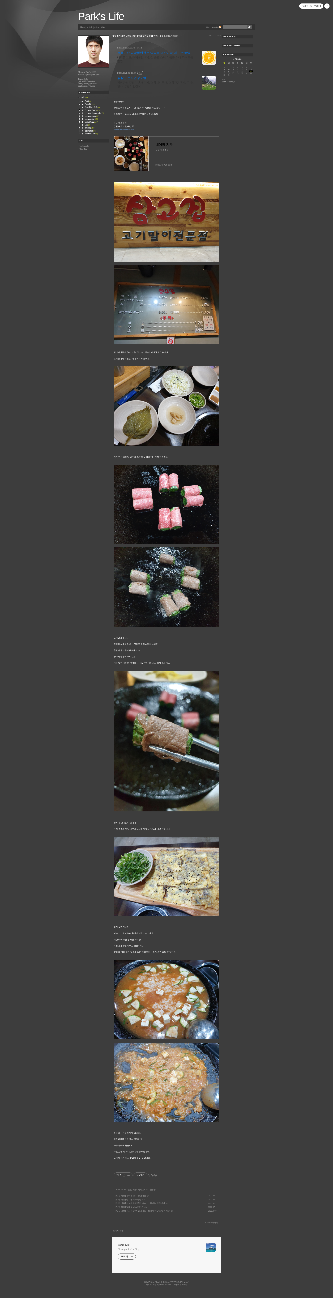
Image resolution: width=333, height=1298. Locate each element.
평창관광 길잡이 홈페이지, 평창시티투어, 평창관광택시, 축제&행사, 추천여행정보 (155, 84)
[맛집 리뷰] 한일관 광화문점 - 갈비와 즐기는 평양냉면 (140, 1203)
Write (103, 27)
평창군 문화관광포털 (131, 78)
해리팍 (148, 1285)
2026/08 (237, 59)
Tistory (184, 1285)
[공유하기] (124, 1175)
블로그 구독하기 (212, 27)
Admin (96, 27)
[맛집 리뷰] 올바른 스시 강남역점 (131, 1195)
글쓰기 (186, 1282)
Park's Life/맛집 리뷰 (171, 36)
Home (82, 27)
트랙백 (115, 1231)
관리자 (180, 1282)
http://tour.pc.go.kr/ (126, 73)
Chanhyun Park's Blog (128, 1249)
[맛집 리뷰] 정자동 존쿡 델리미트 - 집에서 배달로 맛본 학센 (143, 1211)
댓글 (121, 1231)
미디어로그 (164, 1282)
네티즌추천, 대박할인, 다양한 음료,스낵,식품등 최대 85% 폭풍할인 (155, 59)
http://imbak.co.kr (126, 47)
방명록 (89, 27)
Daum (169, 1285)
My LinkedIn (83, 146)
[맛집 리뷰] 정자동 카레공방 (128, 1199)
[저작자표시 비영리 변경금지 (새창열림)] (152, 1175)
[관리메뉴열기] (327, 6)
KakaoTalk (83, 149)
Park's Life (101, 16)
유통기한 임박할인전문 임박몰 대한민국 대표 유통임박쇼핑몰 (155, 53)
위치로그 (150, 1282)
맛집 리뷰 (132, 1189)
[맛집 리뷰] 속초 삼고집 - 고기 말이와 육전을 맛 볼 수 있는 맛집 (137, 36)
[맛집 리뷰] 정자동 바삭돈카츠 (129, 1207)
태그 (157, 1282)
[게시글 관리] (128, 1175)
